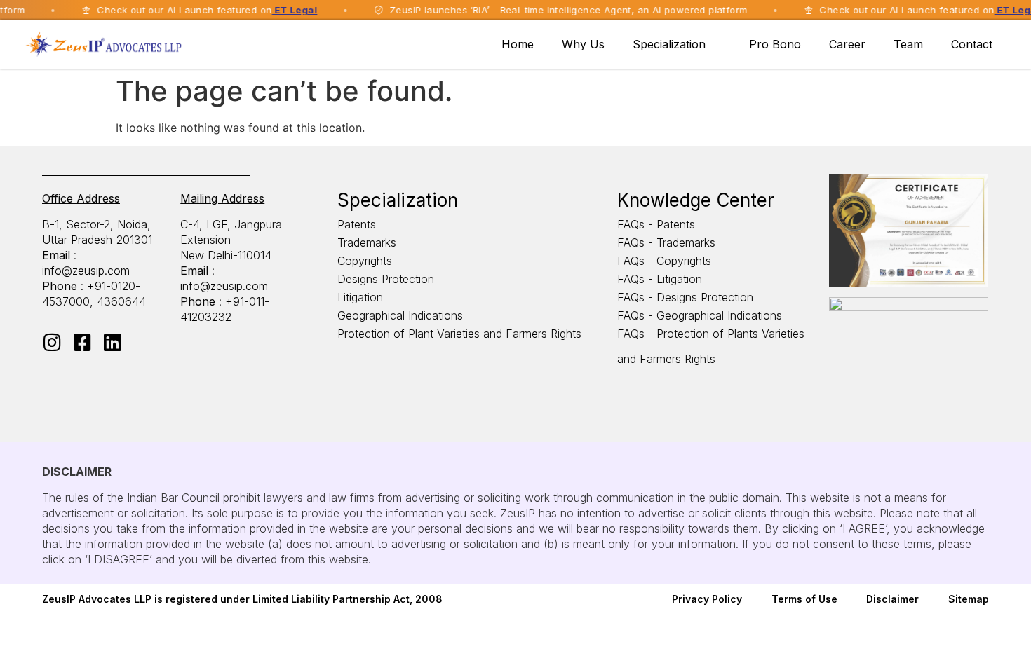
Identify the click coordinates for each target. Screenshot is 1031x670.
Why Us (583, 44)
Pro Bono (775, 44)
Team (908, 44)
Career (847, 44)
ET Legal (283, 9)
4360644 (121, 301)
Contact (971, 44)
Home (517, 44)
